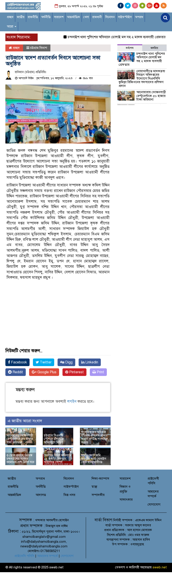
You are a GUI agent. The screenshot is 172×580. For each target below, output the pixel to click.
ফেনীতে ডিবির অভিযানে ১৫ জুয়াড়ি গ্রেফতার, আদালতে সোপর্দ (57, 458)
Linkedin (91, 362)
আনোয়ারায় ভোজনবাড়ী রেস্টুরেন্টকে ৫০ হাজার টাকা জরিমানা (19, 439)
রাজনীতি (33, 17)
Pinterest (76, 372)
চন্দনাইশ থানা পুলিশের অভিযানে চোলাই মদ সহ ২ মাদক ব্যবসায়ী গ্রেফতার (112, 37)
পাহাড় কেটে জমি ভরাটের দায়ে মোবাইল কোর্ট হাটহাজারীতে (93, 458)
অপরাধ (139, 17)
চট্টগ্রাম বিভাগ (38, 48)
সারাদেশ (59, 17)
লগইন (71, 401)
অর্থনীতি (46, 17)
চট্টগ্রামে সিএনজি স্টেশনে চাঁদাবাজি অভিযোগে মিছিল (54, 439)
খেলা (86, 17)
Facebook (18, 362)
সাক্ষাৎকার (126, 500)
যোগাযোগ (154, 504)
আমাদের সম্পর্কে (47, 556)
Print (100, 372)
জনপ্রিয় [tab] (154, 48)
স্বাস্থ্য (94, 487)
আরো (10, 26)
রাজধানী (97, 17)
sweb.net (160, 567)
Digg (68, 362)
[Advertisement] (58, 319)
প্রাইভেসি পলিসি (24, 556)
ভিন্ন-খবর (69, 495)
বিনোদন (110, 17)
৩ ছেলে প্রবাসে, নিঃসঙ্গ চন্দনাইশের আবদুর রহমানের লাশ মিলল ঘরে (20, 458)
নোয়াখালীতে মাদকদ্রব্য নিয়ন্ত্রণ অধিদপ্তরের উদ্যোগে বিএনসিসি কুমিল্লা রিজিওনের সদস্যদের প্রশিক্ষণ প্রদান (142, 78)
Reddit (17, 372)
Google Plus (46, 372)
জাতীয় (20, 17)
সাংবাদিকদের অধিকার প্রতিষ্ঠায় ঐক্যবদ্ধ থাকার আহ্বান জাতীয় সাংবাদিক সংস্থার (94, 437)
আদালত (41, 495)
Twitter (45, 362)
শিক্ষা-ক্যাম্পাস (100, 479)
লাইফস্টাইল (125, 17)
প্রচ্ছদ (10, 17)
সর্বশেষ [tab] (129, 48)
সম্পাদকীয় (98, 495)
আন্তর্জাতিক (73, 17)
